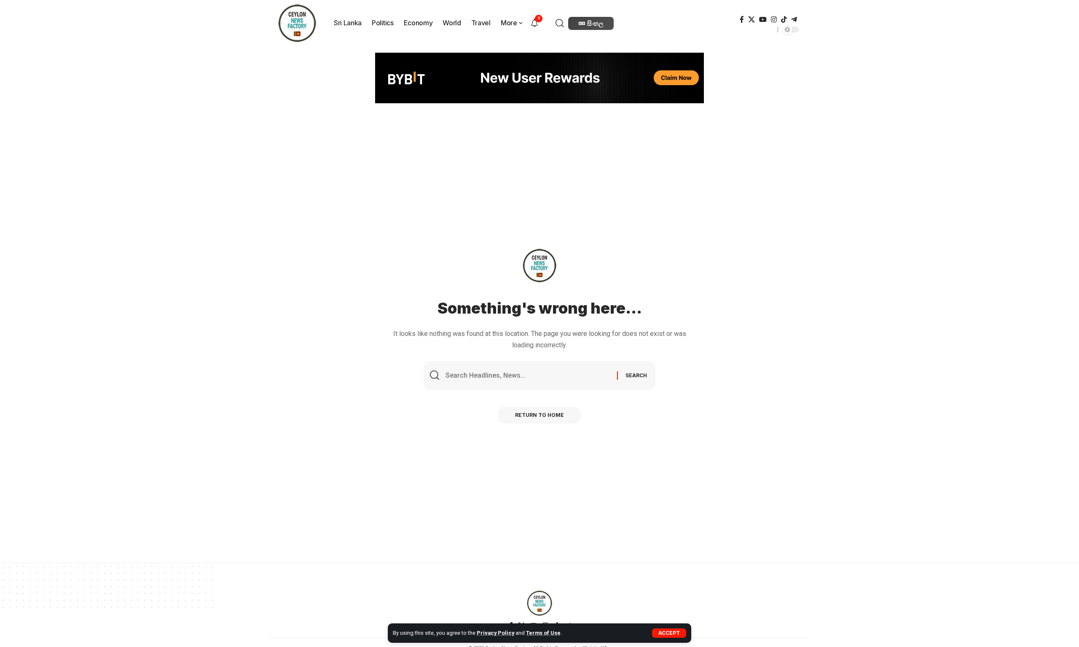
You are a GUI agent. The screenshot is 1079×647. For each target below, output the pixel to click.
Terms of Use (543, 633)
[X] (751, 19)
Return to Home (539, 415)
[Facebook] (742, 19)
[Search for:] (528, 375)
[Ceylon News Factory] (539, 603)
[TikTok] (784, 19)
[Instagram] (774, 19)
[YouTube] (763, 19)
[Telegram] (794, 19)
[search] (561, 23)
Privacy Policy (495, 633)
